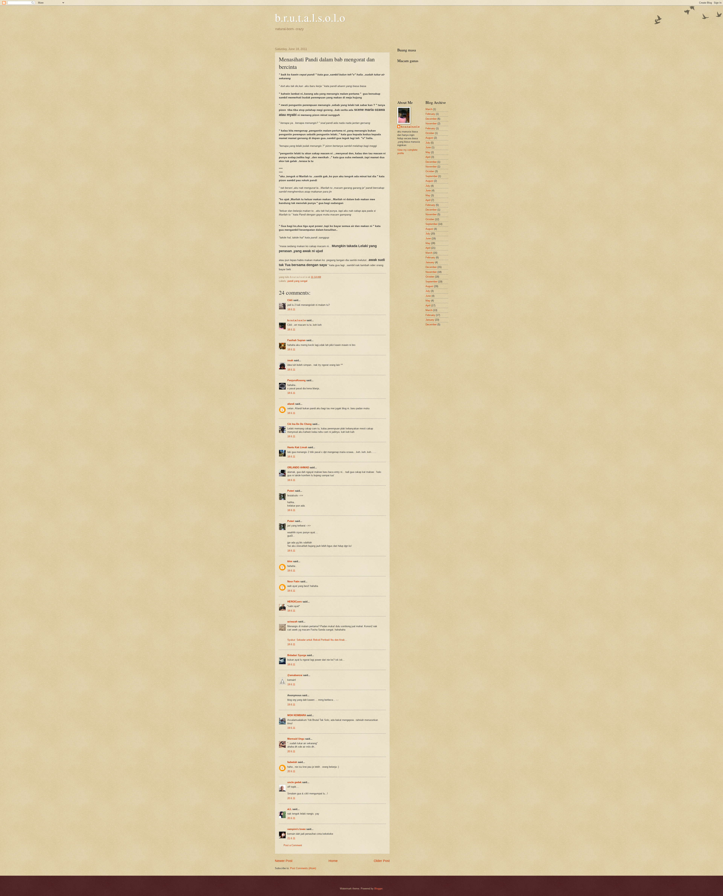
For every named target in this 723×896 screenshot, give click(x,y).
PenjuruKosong (296, 380)
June (428, 147)
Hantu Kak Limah (297, 447)
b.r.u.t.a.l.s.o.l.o (310, 17)
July (428, 142)
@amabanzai (294, 675)
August (429, 137)
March (429, 109)
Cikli (290, 300)
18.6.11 (291, 309)
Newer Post (283, 861)
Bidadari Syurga (296, 655)
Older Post (382, 861)
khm (289, 561)
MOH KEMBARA (296, 715)
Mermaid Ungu (295, 738)
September (431, 176)
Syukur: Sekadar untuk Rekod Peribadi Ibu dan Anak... (317, 639)
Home (333, 861)
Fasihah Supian (296, 340)
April (428, 157)
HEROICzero (294, 601)
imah (290, 360)
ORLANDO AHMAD (298, 467)
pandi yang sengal (297, 281)
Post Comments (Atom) (303, 868)
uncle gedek (294, 782)
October (430, 133)
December (431, 118)
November (431, 123)
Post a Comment (293, 845)
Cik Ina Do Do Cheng (299, 424)
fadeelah (292, 762)
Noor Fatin (293, 581)
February (430, 114)
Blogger (378, 888)
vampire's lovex (296, 829)
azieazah (292, 621)
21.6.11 (291, 838)
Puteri (290, 490)
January (430, 262)
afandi (290, 403)
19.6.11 (291, 684)
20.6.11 (291, 751)
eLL (289, 809)
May (428, 152)
